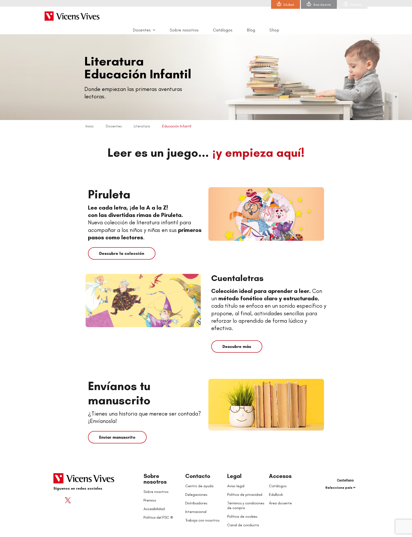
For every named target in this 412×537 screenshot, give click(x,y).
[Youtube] (77, 500)
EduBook (288, 4)
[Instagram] (87, 500)
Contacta (355, 4)
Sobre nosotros (155, 478)
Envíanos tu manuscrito (119, 393)
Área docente (322, 4)
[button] (121, 253)
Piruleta (109, 194)
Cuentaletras (237, 278)
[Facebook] (58, 500)
